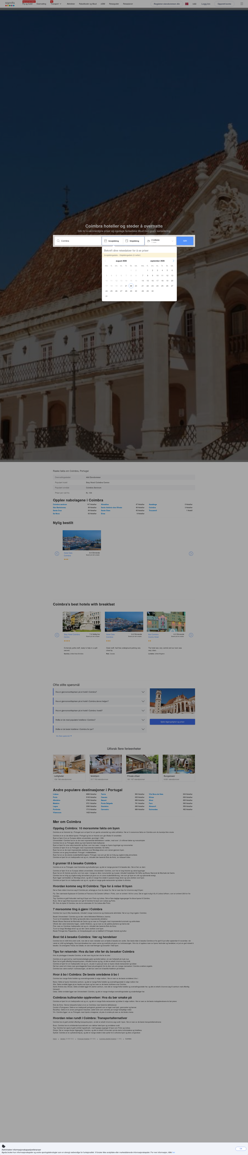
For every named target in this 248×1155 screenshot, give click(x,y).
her (173, 1152)
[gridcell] (131, 270)
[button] (105, 261)
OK (241, 1148)
